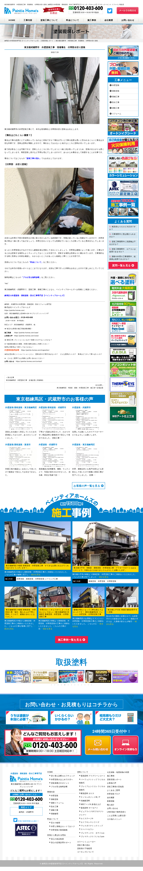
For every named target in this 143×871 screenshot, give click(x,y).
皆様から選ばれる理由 (56, 835)
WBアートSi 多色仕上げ (91, 804)
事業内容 (51, 791)
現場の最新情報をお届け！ (28, 821)
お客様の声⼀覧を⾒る (87, 485)
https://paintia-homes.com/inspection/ (35, 350)
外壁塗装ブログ (113, 793)
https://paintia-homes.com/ (14, 310)
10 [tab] (81, 685)
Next (140, 677)
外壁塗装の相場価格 (59, 830)
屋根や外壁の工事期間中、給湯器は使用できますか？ (122, 257)
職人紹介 (110, 804)
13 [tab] (91, 685)
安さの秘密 (55, 822)
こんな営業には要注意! (116, 815)
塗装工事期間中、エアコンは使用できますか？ (122, 250)
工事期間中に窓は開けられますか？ (122, 235)
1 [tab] (51, 685)
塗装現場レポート (114, 779)
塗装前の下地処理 (84, 848)
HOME (12, 20)
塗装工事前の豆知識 (115, 786)
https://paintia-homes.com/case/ (26, 332)
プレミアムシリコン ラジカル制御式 (92, 788)
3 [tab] (58, 685)
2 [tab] (55, 685)
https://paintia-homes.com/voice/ (26, 336)
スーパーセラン (87, 829)
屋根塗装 (115, 91)
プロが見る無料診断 (59, 786)
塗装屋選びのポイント (60, 783)
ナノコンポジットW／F (90, 797)
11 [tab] (85, 685)
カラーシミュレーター (86, 841)
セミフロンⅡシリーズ (90, 822)
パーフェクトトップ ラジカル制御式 (92, 781)
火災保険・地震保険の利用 (118, 772)
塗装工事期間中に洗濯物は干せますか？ (122, 242)
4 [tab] (61, 685)
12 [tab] (88, 685)
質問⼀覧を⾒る (121, 265)
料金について (72, 20)
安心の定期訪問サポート (61, 842)
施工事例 (91, 20)
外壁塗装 (115, 85)
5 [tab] (65, 685)
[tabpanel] (17, 676)
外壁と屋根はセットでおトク (63, 826)
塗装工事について (49, 20)
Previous (3, 677)
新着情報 (110, 801)
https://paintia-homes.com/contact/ (29, 361)
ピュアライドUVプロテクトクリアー (91, 813)
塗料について (82, 772)
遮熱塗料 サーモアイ (89, 808)
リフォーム (116, 113)
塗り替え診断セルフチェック (63, 775)
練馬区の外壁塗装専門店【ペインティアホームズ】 (63, 863)
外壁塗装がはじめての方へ (62, 779)
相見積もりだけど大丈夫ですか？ (122, 227)
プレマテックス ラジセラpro (92, 836)
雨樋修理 (54, 813)
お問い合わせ (127, 20)
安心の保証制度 (57, 839)
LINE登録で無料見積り (116, 812)
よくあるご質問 (113, 790)
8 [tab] (75, 685)
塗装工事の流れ (83, 845)
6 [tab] (68, 685)
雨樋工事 (115, 96)
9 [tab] (78, 685)
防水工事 (115, 102)
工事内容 (28, 20)
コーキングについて (85, 852)
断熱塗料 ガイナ (87, 793)
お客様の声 (111, 783)
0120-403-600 (27, 317)
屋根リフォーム (57, 802)
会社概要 (108, 20)
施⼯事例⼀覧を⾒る (70, 639)
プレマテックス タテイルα (92, 833)
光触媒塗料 (85, 800)
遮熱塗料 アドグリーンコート (93, 775)
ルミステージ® (87, 818)
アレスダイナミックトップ (92, 825)
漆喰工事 (115, 108)
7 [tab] (71, 685)
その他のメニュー (114, 819)
